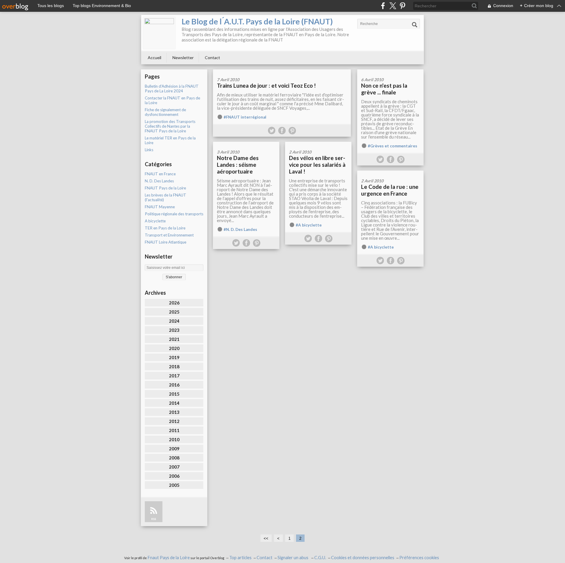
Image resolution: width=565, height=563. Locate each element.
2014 (174, 403)
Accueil (154, 57)
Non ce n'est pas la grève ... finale (384, 89)
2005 (174, 485)
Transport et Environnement (169, 235)
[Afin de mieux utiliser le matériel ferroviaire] (282, 71)
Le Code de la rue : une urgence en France (389, 190)
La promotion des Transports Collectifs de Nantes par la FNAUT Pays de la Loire (170, 126)
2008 (174, 457)
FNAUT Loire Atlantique (165, 242)
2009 (174, 448)
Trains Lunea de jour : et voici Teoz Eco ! (266, 85)
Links (149, 149)
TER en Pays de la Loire (165, 228)
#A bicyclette (309, 225)
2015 (174, 394)
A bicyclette (155, 221)
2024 (174, 321)
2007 (174, 466)
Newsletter (183, 57)
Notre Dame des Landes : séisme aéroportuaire (238, 164)
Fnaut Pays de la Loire (168, 557)
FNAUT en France (160, 173)
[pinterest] (402, 5)
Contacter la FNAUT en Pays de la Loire (172, 100)
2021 (174, 339)
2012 (174, 421)
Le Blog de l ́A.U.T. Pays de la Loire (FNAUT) (257, 21)
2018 (174, 366)
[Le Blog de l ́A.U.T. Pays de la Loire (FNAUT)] (159, 32)
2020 (174, 348)
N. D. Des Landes (159, 181)
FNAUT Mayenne (160, 206)
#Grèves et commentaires (392, 146)
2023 (174, 330)
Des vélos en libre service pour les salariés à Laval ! (317, 164)
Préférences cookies (419, 557)
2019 (174, 357)
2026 (174, 302)
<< (266, 538)
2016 (174, 384)
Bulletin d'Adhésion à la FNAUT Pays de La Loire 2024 (172, 88)
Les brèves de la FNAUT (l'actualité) (165, 197)
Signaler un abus (293, 557)
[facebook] (383, 5)
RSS (153, 519)
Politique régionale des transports (174, 213)
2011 (174, 430)
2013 (174, 412)
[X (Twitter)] (392, 5)
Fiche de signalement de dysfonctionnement (165, 112)
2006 (174, 476)
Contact (212, 57)
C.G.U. (320, 557)
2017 (174, 375)
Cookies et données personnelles (362, 557)
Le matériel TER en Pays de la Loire (170, 140)
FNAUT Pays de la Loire (165, 188)
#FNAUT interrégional (245, 117)
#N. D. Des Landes (240, 229)
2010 (174, 439)
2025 (174, 311)
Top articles (240, 557)
